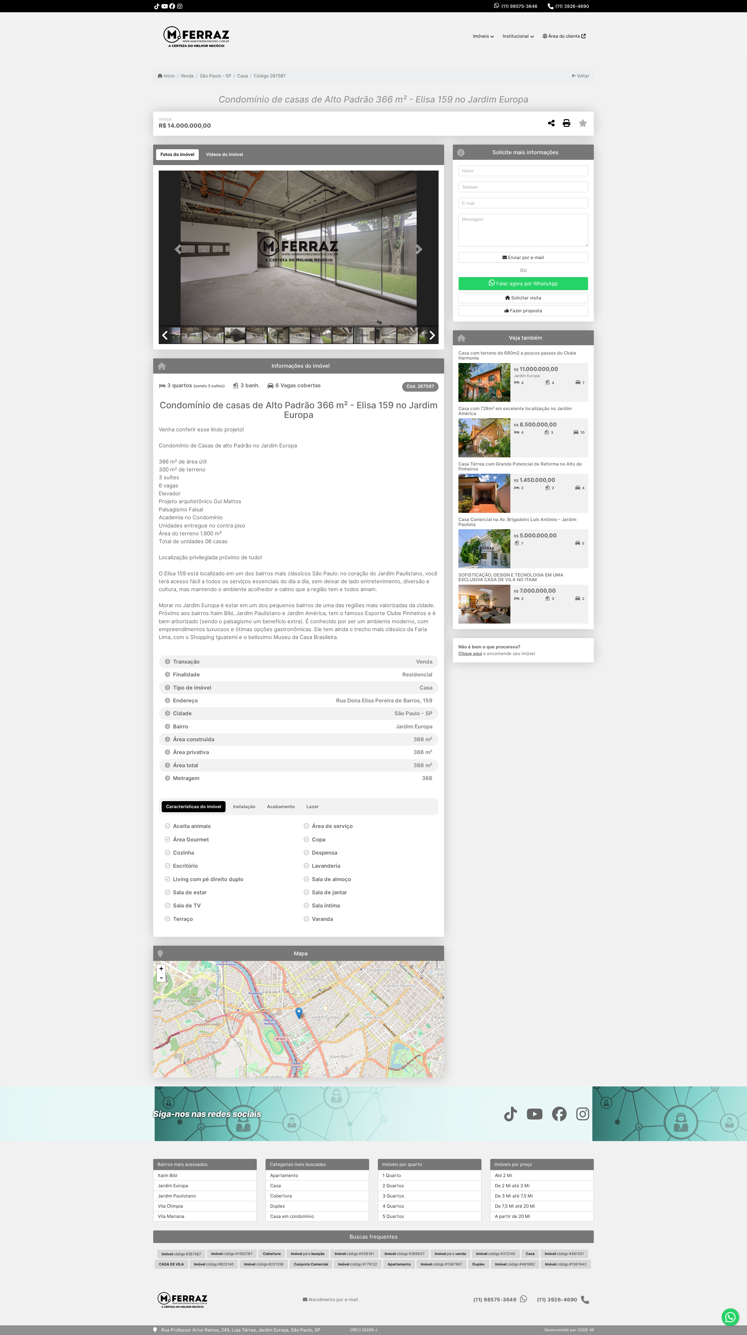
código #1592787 (231, 1253)
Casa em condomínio (292, 1216)
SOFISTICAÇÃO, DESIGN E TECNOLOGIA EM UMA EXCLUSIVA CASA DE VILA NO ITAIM (510, 577)
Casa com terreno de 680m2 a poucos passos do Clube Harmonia (517, 355)
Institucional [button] (516, 36)
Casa (242, 76)
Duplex (277, 1206)
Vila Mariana (171, 1216)
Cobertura (281, 1196)
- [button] (161, 977)
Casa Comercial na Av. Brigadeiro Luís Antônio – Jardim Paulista (517, 522)
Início (169, 76)
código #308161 (354, 1253)
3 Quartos (393, 1196)
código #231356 (264, 1264)
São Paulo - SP (215, 76)
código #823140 (214, 1264)
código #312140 (495, 1253)
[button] (180, 249)
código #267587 (181, 1254)
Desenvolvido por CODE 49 (569, 1329)
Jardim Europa (173, 1185)
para (307, 1253)
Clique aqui (470, 653)
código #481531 (564, 1253)
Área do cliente (564, 36)
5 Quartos (393, 1216)
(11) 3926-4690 (572, 6)
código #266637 (405, 1253)
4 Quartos (393, 1206)
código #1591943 (566, 1264)
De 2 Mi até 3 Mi (512, 1185)
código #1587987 (441, 1264)
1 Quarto (392, 1175)
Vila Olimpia (170, 1206)
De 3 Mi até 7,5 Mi (514, 1196)
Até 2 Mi (503, 1175)
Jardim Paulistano (177, 1196)
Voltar (582, 76)
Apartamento (284, 1175)
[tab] (177, 154)
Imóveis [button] (481, 36)
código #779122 (357, 1264)
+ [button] (161, 968)
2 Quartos (393, 1185)
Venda (187, 76)
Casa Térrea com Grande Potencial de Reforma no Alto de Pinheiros (520, 466)
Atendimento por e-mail (332, 1299)
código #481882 (515, 1264)
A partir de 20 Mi (512, 1216)
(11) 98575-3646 (519, 6)
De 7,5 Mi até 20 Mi (515, 1206)
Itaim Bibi (167, 1175)
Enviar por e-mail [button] (525, 257)
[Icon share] (157, 6)
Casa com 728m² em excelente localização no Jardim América (515, 411)
